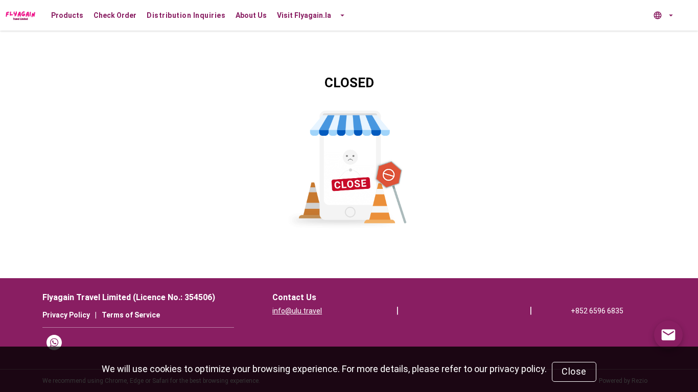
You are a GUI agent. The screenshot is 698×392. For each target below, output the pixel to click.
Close (574, 371)
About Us (251, 15)
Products (67, 15)
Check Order (115, 15)
